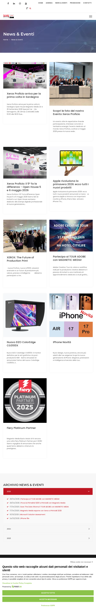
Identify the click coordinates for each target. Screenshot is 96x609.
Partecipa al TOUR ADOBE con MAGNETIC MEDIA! (69, 258)
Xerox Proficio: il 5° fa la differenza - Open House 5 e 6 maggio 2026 (24, 187)
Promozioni (75, 3)
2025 (9, 491)
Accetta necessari (48, 599)
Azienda (49, 3)
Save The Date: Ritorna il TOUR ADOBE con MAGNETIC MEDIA (44, 507)
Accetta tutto (48, 593)
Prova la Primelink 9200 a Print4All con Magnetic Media (43, 503)
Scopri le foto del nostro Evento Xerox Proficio (68, 112)
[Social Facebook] (8, 3)
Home (40, 3)
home (5, 39)
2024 (9, 529)
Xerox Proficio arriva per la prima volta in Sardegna (24, 95)
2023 (9, 538)
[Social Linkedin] (14, 3)
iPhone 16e (25, 518)
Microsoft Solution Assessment (32, 514)
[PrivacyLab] (16, 586)
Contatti (87, 3)
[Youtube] (26, 3)
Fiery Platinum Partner (21, 428)
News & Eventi (61, 3)
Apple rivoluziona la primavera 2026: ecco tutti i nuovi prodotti (71, 184)
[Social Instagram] (20, 3)
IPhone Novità (62, 342)
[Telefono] (27, 8)
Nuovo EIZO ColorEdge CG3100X (21, 343)
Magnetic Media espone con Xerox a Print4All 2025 (41, 510)
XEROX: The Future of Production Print (20, 259)
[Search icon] (30, 8)
